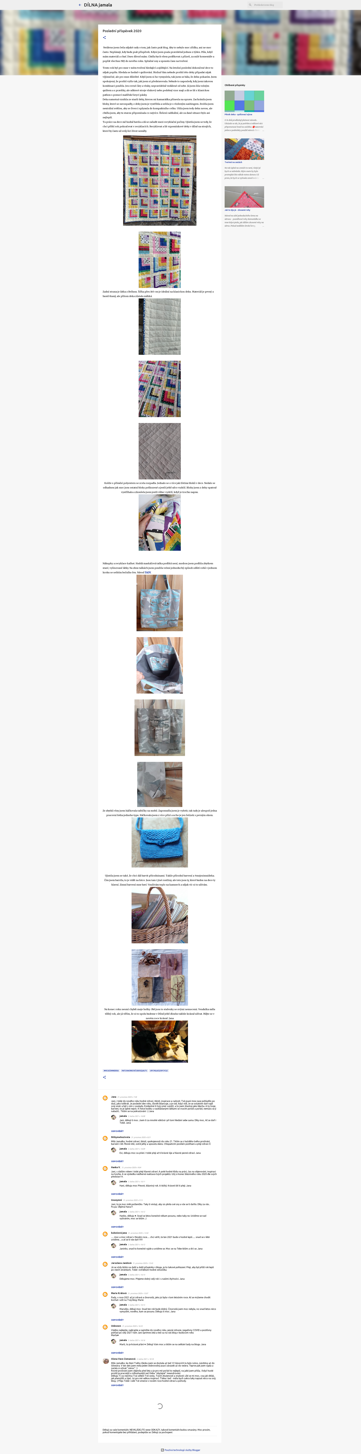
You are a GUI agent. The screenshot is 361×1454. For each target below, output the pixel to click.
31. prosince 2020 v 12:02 (138, 1233)
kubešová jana (119, 1233)
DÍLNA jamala (98, 4)
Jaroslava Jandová (121, 1263)
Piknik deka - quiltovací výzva (238, 114)
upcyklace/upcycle (159, 1071)
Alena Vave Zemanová (123, 1359)
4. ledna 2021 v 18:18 (145, 1359)
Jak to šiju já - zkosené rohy (237, 210)
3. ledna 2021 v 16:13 (136, 1245)
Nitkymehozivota (120, 1137)
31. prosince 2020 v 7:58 (127, 1097)
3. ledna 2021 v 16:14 (136, 1275)
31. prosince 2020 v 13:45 (143, 1263)
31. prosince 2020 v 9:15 (133, 1200)
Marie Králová (118, 1293)
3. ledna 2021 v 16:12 (136, 1212)
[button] (104, 38)
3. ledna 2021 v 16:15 (136, 1305)
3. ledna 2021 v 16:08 (136, 1116)
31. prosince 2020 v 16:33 (132, 1326)
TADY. (147, 572)
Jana (113, 1097)
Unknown (116, 1326)
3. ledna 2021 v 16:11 (136, 1182)
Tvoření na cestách (233, 162)
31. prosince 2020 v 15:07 (138, 1293)
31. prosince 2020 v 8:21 (141, 1137)
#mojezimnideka (111, 1071)
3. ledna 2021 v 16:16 (136, 1340)
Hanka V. (115, 1167)
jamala (123, 1116)
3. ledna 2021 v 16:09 (136, 1149)
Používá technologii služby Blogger (182, 1450)
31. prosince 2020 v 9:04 (131, 1167)
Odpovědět (117, 1131)
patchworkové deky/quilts (134, 1071)
